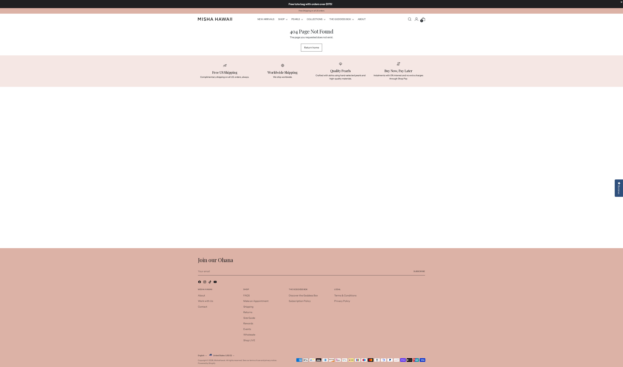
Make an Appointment (256, 301)
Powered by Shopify (206, 363)
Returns (247, 312)
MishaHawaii (219, 360)
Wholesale (249, 334)
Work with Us (205, 301)
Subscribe (419, 271)
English (201, 355)
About (201, 295)
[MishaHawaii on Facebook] (200, 282)
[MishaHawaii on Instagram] (205, 282)
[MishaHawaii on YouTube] (215, 282)
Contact (202, 306)
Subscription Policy (300, 301)
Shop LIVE (249, 340)
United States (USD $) (222, 355)
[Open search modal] (409, 19)
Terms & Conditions (345, 295)
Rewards (248, 323)
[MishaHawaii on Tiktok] (210, 282)
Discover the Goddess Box (303, 295)
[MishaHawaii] (215, 19)
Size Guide (249, 317)
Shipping (248, 306)
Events (247, 329)
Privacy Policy (342, 301)
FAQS (246, 295)
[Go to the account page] (416, 19)
